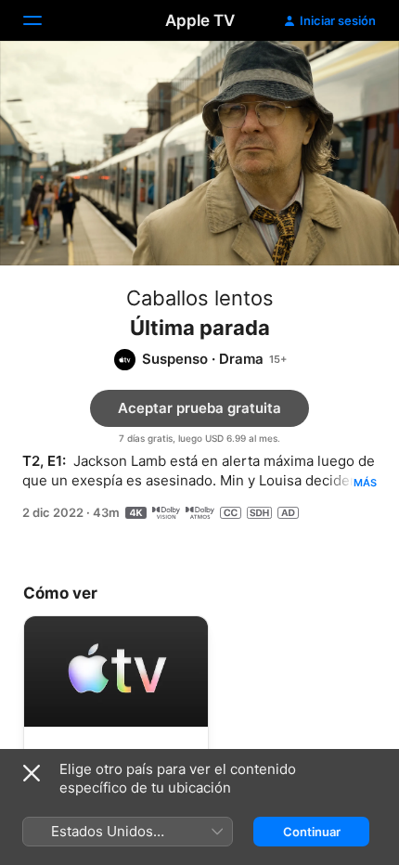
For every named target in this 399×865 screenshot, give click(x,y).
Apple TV (200, 20)
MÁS (365, 482)
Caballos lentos (200, 298)
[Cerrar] (31, 773)
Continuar (312, 831)
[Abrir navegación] (43, 20)
